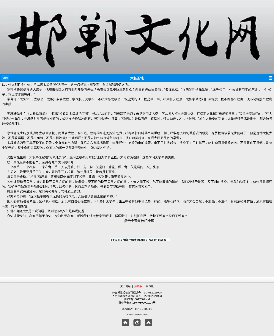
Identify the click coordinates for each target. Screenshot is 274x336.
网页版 (150, 286)
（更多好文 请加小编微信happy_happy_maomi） (139, 239)
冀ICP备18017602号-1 (137, 299)
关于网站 (125, 286)
